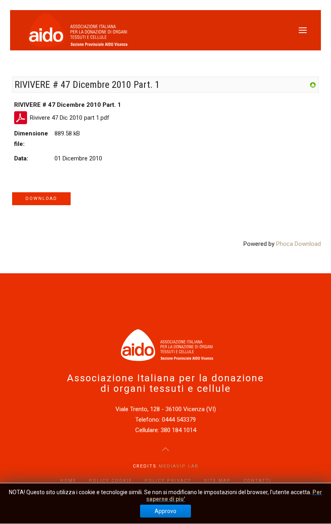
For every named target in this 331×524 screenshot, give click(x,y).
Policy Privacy (168, 480)
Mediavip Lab (179, 466)
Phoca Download (298, 243)
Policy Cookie (110, 480)
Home (68, 480)
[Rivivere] (313, 84)
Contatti (257, 480)
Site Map (217, 480)
